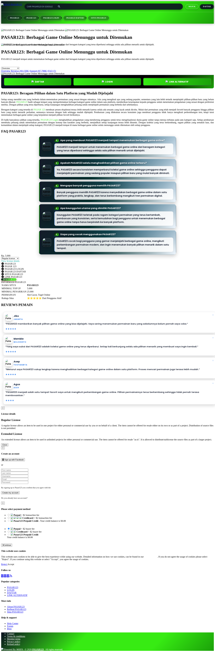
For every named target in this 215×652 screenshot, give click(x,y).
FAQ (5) (52, 71)
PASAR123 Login (49, 120)
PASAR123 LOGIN (51, 18)
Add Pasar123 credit (16, 540)
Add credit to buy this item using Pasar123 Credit (30, 523)
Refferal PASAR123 (16, 609)
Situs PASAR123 (15, 612)
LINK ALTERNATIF (179, 81)
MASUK (192, 7)
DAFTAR (39, 81)
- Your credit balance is (36, 522)
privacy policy (150, 556)
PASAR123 (14, 18)
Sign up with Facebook (14, 460)
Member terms (13, 639)
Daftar (207, 7)
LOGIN (10, 590)
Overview (5, 71)
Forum (10, 626)
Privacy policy (13, 641)
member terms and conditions (62, 488)
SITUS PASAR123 (98, 18)
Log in (30, 498)
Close (4, 445)
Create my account (10, 493)
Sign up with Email (13, 465)
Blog (9, 628)
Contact (10, 633)
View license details (10, 261)
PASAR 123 (31, 18)
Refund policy (13, 644)
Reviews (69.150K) (20, 71)
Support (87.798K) (38, 71)
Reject (4, 564)
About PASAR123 (16, 606)
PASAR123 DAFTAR (75, 18)
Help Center (12, 623)
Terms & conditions (16, 636)
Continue (7, 545)
